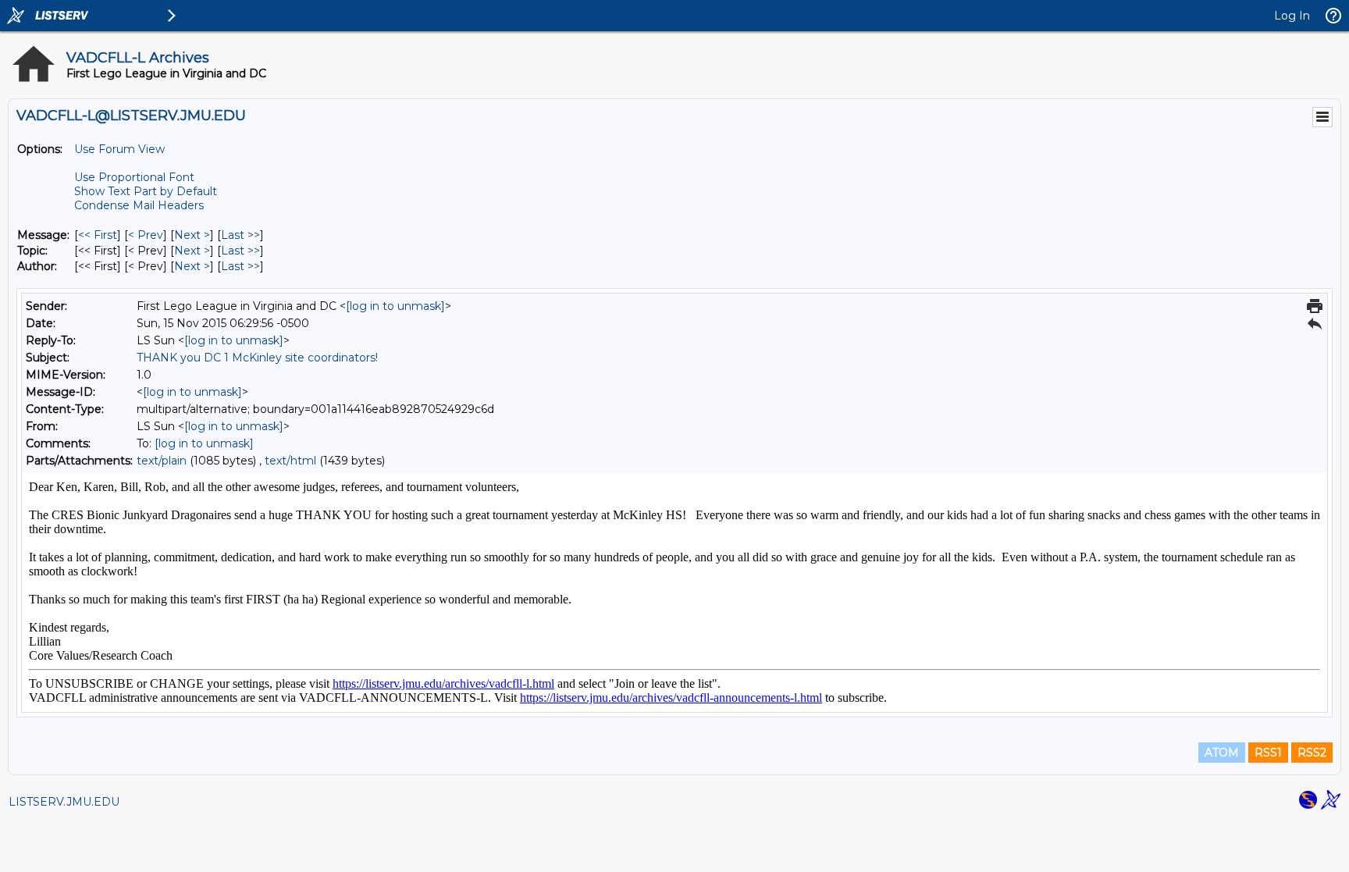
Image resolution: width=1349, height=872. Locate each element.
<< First (97, 235)
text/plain (162, 461)
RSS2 (1311, 753)
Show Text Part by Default (145, 191)
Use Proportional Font (134, 177)
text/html (290, 461)
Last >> (240, 235)
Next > (192, 235)
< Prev (145, 235)
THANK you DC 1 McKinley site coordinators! (257, 358)
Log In (1292, 16)
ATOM (1222, 753)
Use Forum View (119, 149)
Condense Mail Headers (139, 205)
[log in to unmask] (395, 306)
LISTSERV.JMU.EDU (64, 802)
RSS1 (1268, 753)
